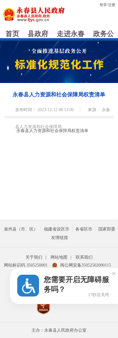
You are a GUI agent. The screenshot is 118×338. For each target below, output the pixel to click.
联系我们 (84, 257)
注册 (111, 5)
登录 (103, 5)
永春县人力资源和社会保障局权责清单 (59, 94)
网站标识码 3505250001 (26, 265)
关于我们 (33, 257)
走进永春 (71, 34)
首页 (12, 34)
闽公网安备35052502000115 (85, 265)
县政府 (38, 34)
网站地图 (59, 257)
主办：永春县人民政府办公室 (59, 330)
